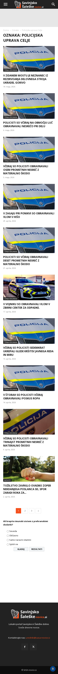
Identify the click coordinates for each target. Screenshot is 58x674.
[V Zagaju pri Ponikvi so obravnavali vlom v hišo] (29, 196)
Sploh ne (13, 544)
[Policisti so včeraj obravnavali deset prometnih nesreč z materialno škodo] (29, 240)
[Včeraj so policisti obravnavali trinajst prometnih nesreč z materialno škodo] (29, 422)
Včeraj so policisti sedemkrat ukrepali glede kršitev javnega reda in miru (28, 351)
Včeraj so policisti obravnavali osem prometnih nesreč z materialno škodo (25, 169)
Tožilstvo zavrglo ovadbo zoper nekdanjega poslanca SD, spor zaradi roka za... (27, 489)
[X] (33, 647)
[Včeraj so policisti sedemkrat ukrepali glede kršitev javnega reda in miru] (29, 331)
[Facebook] (24, 647)
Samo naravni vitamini (20, 539)
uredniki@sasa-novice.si (38, 637)
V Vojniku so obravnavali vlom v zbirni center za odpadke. (26, 305)
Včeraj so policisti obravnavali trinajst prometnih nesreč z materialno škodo (25, 442)
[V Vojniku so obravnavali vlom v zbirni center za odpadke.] (29, 287)
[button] (5, 4)
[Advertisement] (29, 40)
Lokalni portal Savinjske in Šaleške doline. (29, 624)
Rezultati (36, 549)
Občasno (13, 535)
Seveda (13, 531)
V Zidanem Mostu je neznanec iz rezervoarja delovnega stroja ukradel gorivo (25, 79)
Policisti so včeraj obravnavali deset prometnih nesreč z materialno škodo (25, 260)
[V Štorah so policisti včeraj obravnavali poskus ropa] (29, 378)
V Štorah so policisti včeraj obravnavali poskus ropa (23, 396)
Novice (7, 480)
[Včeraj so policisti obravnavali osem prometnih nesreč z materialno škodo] (29, 149)
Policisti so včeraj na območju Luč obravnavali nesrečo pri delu (28, 124)
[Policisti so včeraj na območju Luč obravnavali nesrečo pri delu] (29, 106)
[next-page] (38, 510)
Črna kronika (10, 117)
